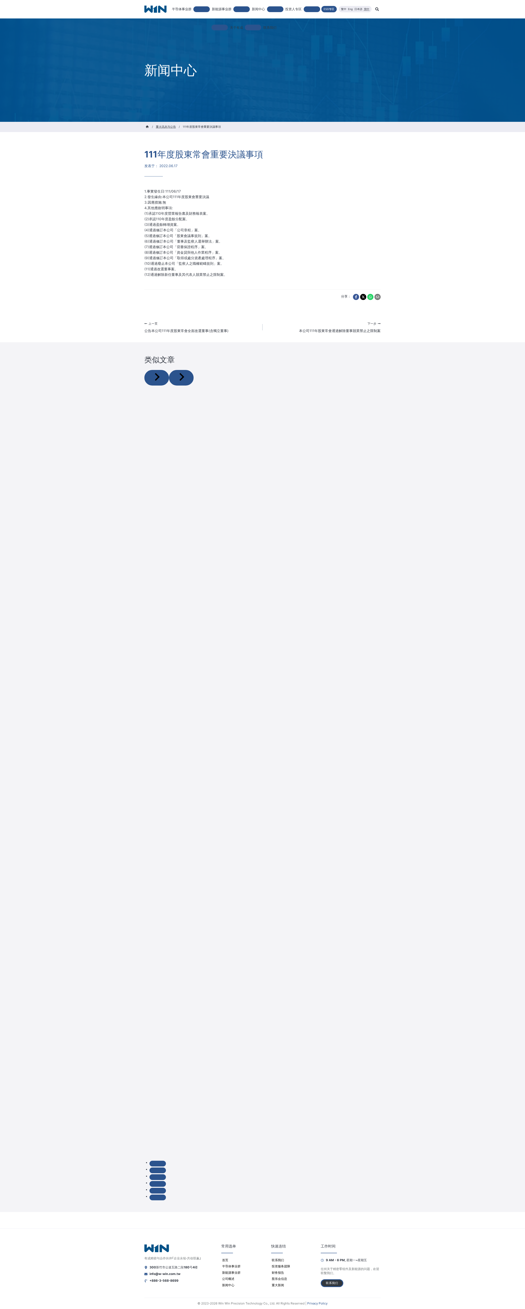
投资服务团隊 (281, 1266)
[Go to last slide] (156, 378)
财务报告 (278, 1273)
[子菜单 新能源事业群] (241, 9)
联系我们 (269, 27)
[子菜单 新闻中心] (275, 9)
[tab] (158, 1163)
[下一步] (181, 378)
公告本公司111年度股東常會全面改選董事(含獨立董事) (186, 327)
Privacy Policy (317, 1303)
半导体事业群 (231, 1266)
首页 (225, 1260)
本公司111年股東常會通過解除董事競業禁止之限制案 (340, 327)
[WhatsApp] (370, 297)
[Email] (377, 297)
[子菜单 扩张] (219, 27)
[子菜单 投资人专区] (312, 9)
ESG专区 (329, 9)
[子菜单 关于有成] (253, 27)
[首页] (147, 126)
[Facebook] (356, 297)
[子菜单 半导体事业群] (201, 9)
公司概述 (228, 1279)
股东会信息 (279, 1279)
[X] (363, 297)
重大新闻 (278, 1285)
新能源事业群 (231, 1273)
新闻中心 (228, 1285)
